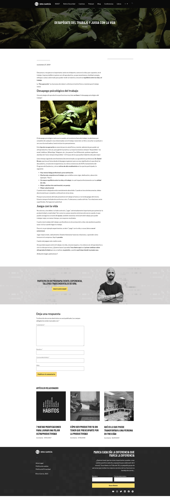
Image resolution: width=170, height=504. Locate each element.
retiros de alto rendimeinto (68, 166)
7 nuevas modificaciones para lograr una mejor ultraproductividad (48, 430)
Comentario (40, 325)
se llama (77, 95)
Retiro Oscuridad (69, 4)
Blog (99, 4)
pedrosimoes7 (53, 254)
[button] (132, 3)
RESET (57, 4)
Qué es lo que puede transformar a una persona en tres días (118, 430)
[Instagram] (117, 491)
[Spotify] (133, 491)
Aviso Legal (39, 463)
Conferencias (108, 4)
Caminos (82, 4)
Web (37, 365)
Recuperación (44, 84)
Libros (119, 4)
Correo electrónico (42, 357)
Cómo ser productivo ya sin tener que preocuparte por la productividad (84, 430)
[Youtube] (113, 491)
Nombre (39, 349)
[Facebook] (129, 491)
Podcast (91, 4)
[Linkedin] (125, 491)
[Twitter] (121, 491)
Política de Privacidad (43, 469)
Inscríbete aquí (76, 247)
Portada (84, 26)
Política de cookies (42, 466)
